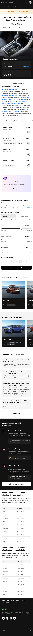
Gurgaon (5, 568)
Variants (10, 7)
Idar (4, 541)
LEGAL (3, 630)
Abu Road (5, 528)
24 (7, 261)
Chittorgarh (5, 531)
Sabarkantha (6, 538)
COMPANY (4, 627)
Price (16, 7)
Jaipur (4, 594)
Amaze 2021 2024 (20, 600)
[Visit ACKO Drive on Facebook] (14, 618)
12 (3, 261)
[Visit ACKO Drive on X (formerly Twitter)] (10, 618)
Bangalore (5, 588)
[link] (13, 289)
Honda (12, 600)
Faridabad (5, 571)
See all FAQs (16, 413)
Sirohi (4, 525)
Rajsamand (5, 515)
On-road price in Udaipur (9, 303)
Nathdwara (5, 511)
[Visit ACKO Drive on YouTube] (3, 618)
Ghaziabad (5, 578)
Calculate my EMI (16, 268)
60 (20, 261)
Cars (8, 600)
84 (24, 261)
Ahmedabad (6, 565)
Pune (4, 584)
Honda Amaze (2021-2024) (10, 89)
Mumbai (5, 581)
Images (23, 7)
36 (11, 261)
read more (29, 207)
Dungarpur (5, 518)
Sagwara (5, 534)
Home (3, 600)
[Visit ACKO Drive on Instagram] (7, 618)
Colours (29, 7)
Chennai (5, 591)
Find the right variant (17, 189)
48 (16, 261)
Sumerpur (5, 521)
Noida (4, 574)
